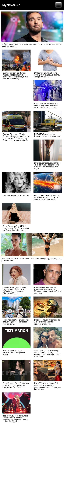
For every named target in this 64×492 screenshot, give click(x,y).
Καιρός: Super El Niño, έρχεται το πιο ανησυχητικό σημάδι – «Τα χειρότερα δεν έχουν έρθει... (46, 197)
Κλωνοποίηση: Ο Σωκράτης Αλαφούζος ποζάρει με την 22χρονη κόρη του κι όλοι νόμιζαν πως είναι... (47, 290)
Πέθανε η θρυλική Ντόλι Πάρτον (16, 195)
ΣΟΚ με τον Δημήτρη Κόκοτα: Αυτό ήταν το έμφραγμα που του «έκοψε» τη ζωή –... (47, 74)
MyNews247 (11, 5)
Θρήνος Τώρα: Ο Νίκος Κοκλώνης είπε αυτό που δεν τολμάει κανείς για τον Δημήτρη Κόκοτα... (31, 45)
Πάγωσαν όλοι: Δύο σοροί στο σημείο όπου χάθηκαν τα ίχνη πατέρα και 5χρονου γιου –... (46, 105)
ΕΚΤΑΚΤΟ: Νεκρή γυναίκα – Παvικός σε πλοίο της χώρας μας (47, 135)
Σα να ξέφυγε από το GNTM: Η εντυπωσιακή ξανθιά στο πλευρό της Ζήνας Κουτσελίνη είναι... (16, 228)
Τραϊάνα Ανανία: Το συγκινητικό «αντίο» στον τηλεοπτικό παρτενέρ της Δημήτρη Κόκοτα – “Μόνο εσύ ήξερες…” (16, 418)
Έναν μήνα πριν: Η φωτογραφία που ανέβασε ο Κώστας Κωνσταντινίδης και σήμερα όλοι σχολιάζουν (47, 353)
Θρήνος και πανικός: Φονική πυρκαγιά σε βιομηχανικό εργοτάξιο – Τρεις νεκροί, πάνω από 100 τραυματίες (15, 75)
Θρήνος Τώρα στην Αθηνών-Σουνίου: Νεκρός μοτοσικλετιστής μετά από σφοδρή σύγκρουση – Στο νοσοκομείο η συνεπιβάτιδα (16, 137)
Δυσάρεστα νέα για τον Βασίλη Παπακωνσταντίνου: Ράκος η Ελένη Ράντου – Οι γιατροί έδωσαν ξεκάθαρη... (15, 290)
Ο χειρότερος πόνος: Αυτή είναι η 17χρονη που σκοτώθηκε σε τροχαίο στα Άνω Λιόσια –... (16, 385)
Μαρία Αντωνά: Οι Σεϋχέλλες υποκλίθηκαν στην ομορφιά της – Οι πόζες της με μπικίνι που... (31, 259)
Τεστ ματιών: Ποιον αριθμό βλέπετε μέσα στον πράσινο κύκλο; (14, 352)
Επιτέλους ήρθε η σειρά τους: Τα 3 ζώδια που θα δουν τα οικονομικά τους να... (47, 321)
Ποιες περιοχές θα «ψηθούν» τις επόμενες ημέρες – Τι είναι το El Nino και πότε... (16, 321)
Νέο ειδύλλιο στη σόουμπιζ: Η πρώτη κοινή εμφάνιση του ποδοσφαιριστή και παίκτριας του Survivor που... (47, 386)
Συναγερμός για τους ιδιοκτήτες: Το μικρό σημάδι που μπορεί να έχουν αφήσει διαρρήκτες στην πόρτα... (47, 165)
